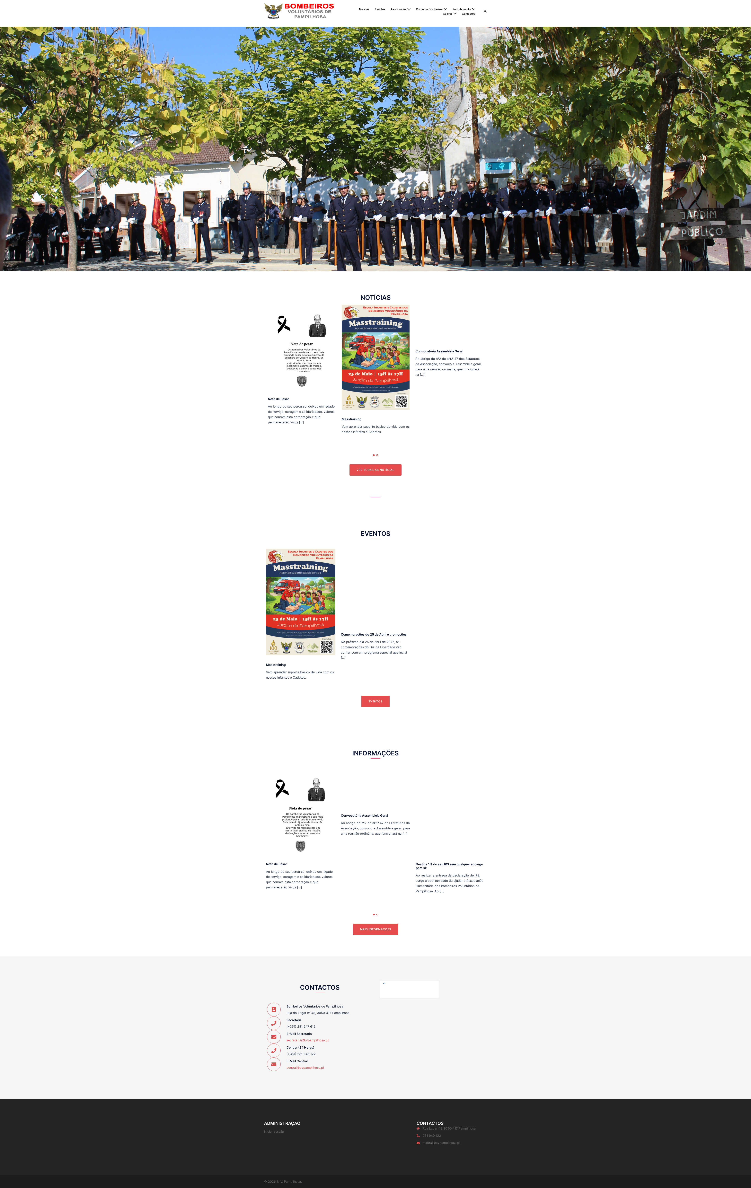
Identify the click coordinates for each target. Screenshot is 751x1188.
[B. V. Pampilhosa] (299, 11)
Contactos (468, 13)
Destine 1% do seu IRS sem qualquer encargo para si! (449, 866)
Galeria (447, 13)
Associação (398, 9)
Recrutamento (462, 9)
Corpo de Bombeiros (429, 9)
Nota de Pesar (278, 399)
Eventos (380, 9)
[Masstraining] (376, 357)
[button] (485, 11)
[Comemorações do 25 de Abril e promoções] (375, 586)
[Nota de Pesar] (302, 347)
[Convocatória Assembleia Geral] (449, 323)
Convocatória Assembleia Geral (439, 351)
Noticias (364, 9)
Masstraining (351, 419)
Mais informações (375, 929)
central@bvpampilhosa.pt (305, 1067)
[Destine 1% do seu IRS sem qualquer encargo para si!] (450, 811)
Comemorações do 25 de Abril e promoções (374, 634)
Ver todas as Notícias (375, 469)
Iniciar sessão (274, 1131)
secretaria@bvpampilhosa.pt (308, 1040)
